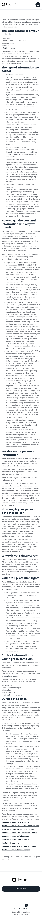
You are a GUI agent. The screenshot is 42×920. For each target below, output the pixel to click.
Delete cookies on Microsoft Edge (15, 822)
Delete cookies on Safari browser (15, 836)
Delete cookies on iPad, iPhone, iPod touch (19, 846)
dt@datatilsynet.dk (15, 695)
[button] (37, 4)
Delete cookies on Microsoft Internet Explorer (20, 826)
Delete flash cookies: (10, 843)
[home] (9, 4)
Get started (21, 888)
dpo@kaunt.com (11, 589)
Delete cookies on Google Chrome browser (19, 833)
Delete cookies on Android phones (16, 850)
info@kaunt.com (8, 48)
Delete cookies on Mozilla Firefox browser (18, 829)
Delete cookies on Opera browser (15, 839)
